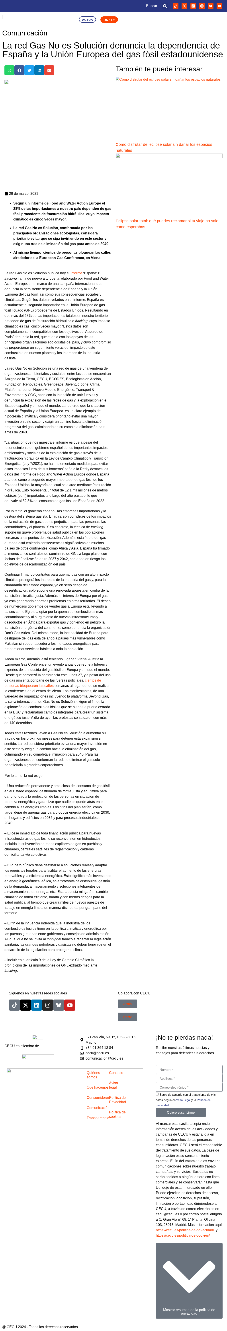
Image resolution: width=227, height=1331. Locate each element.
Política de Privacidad (117, 1100)
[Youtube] (219, 6)
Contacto (116, 1073)
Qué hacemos (98, 1087)
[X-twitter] (184, 6)
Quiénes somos (93, 1075)
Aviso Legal (182, 1100)
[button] (165, 6)
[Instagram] (202, 6)
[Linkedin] (193, 6)
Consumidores (98, 1097)
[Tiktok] (175, 6)
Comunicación (98, 1108)
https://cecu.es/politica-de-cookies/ (183, 1235)
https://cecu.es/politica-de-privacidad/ (185, 1230)
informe (76, 273)
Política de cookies (117, 1114)
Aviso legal (113, 1085)
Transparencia (98, 1118)
